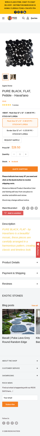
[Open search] (23, 18)
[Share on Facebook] (23, 208)
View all (35, 305)
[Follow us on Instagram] (8, 423)
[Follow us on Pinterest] (12, 423)
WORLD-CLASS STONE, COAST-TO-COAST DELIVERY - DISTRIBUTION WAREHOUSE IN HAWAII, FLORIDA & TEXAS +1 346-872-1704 (20, 5)
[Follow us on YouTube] (16, 423)
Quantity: (6, 154)
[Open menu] (3, 18)
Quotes (34, 18)
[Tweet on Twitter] (32, 208)
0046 (4, 101)
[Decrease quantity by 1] (14, 154)
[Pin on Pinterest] (27, 208)
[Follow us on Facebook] (3, 423)
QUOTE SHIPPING (20, 169)
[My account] (28, 18)
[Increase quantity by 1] (25, 154)
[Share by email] (36, 208)
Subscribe (10, 404)
